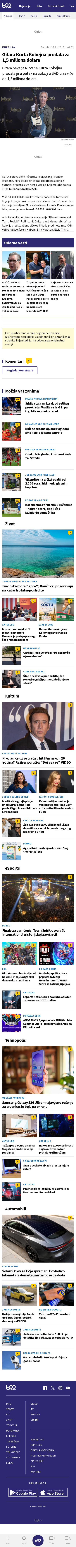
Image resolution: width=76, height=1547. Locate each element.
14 (17, 475)
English (35, 1414)
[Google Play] (22, 1492)
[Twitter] (53, 1388)
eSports (11, 1446)
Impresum (36, 1445)
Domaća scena (47, 969)
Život (9, 1420)
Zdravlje (12, 1425)
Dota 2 (6, 925)
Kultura (8, 47)
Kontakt (36, 1471)
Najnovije (24, 6)
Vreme (34, 1420)
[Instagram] (60, 1388)
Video (34, 1403)
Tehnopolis (13, 1452)
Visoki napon (10, 1266)
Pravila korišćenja (42, 1450)
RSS (33, 1466)
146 (17, 399)
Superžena (12, 1441)
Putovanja (13, 1430)
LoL (4, 969)
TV (32, 1409)
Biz (8, 1414)
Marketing (37, 1439)
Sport (10, 1409)
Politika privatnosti (43, 1455)
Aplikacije (37, 1461)
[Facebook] (45, 1388)
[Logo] (6, 6)
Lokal (9, 1462)
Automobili (13, 1457)
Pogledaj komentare (19, 370)
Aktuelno (8, 624)
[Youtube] (68, 1388)
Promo (27, 843)
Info (8, 1403)
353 (17, 500)
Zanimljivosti (11, 1309)
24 (17, 450)
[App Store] (53, 1492)
